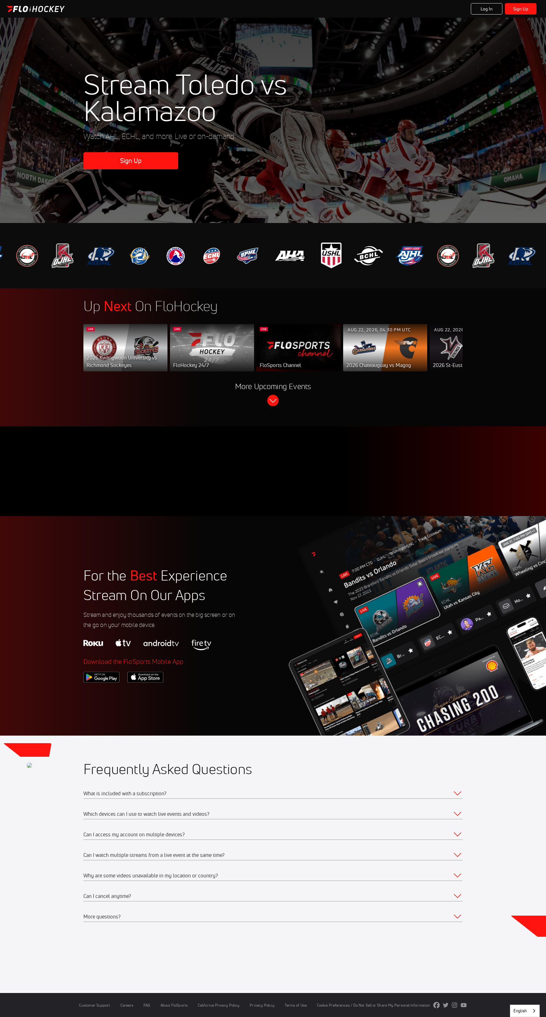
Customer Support (94, 1005)
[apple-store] (145, 693)
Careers (127, 1005)
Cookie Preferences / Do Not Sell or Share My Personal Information (373, 1005)
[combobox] (525, 1011)
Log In (487, 9)
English (520, 1010)
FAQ (146, 1005)
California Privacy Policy (219, 1005)
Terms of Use (296, 1005)
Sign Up (521, 9)
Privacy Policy (262, 1005)
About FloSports (174, 1005)
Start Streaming (125, 354)
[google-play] (101, 693)
